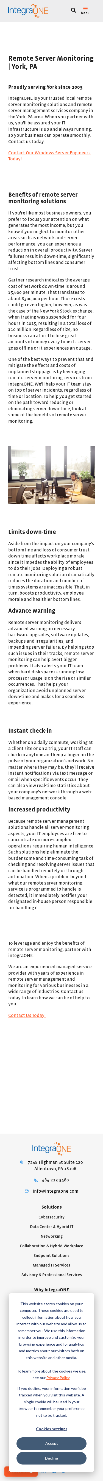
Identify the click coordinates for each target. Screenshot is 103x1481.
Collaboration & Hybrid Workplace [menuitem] (51, 1246)
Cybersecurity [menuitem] (51, 1217)
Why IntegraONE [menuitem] (51, 1290)
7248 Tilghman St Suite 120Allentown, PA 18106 (55, 1165)
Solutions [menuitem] (51, 1207)
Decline (51, 1458)
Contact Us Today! (27, 1015)
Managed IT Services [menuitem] (51, 1265)
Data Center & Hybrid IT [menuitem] (51, 1227)
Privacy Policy (57, 1377)
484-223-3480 (55, 1180)
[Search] (73, 10)
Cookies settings (51, 1428)
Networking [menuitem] (52, 1236)
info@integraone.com (55, 1191)
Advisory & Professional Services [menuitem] (51, 1275)
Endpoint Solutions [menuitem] (51, 1256)
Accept (51, 1443)
